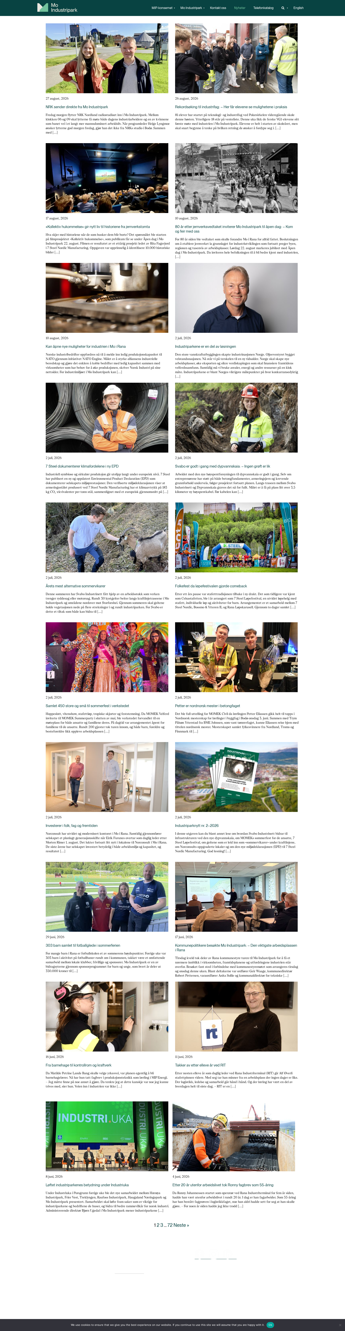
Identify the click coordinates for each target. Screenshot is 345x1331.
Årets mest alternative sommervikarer (75, 586)
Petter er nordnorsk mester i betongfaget (207, 706)
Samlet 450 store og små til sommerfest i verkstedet (87, 706)
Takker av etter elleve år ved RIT (200, 1065)
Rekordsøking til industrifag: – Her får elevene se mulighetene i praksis (231, 107)
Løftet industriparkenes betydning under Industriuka (87, 1185)
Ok (270, 1324)
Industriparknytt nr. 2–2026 (197, 825)
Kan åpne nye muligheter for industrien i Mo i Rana (86, 346)
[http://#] (283, 8)
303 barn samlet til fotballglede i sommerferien (83, 945)
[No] (340, 1325)
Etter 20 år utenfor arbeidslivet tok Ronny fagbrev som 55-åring (223, 1185)
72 (170, 1225)
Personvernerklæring (129, 1272)
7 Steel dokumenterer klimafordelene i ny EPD (82, 466)
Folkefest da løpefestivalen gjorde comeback (211, 586)
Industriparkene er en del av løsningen (205, 346)
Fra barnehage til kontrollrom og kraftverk (78, 1065)
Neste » (181, 1225)
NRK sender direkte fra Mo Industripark (77, 107)
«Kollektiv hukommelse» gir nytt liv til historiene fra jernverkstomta (98, 226)
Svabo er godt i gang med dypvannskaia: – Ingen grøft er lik (222, 466)
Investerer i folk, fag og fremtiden (72, 825)
